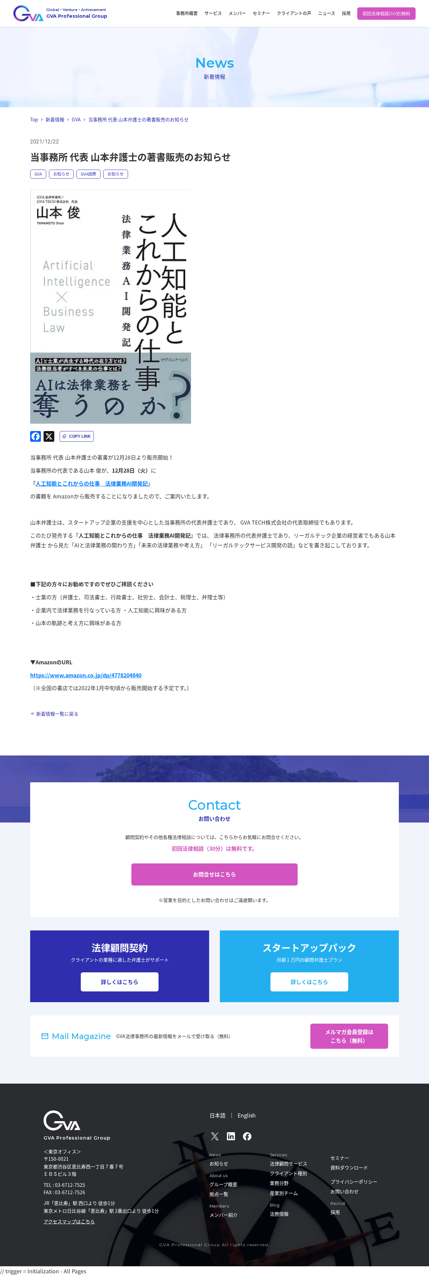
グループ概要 (223, 1184)
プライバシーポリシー (353, 1181)
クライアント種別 (288, 1173)
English (247, 1115)
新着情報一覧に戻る (57, 713)
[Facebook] (35, 436)
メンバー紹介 (223, 1214)
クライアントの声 (294, 13)
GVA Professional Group (77, 1138)
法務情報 (279, 1213)
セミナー (261, 13)
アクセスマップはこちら (69, 1221)
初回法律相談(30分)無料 (386, 13)
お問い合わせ (344, 1191)
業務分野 (279, 1182)
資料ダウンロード (349, 1167)
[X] (49, 436)
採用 (346, 13)
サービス (213, 13)
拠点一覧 (218, 1194)
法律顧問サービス (288, 1163)
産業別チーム (284, 1193)
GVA (38, 174)
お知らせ (61, 174)
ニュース (326, 13)
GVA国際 (88, 174)
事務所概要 (187, 13)
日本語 (217, 1115)
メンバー (237, 13)
